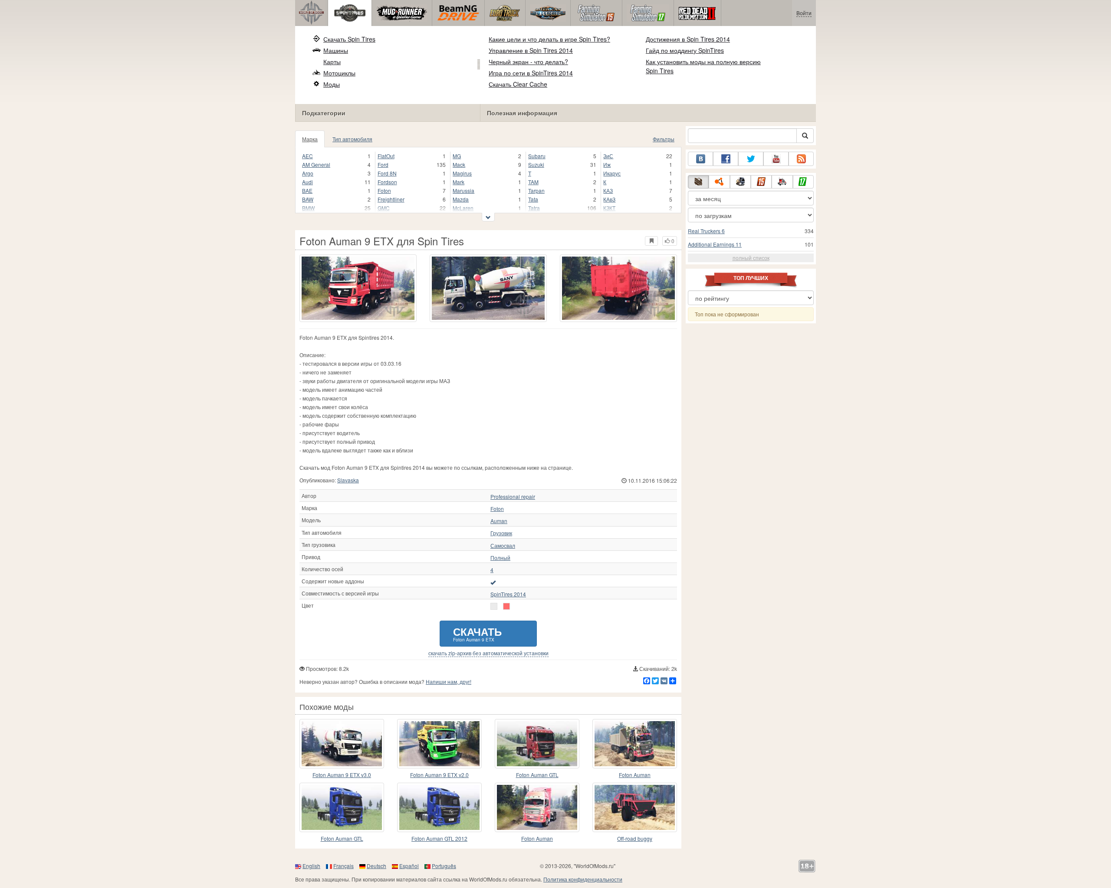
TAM (533, 181)
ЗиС (608, 155)
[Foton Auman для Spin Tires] (634, 743)
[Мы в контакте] (700, 159)
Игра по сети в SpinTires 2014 (531, 72)
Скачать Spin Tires (349, 39)
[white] (493, 606)
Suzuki (536, 164)
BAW (307, 199)
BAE (307, 190)
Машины (335, 50)
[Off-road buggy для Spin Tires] (634, 807)
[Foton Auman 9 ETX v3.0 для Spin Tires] (341, 743)
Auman (498, 521)
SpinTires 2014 (508, 594)
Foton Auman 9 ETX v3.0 (341, 774)
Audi (307, 181)
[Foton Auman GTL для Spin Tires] (537, 743)
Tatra (534, 207)
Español (409, 865)
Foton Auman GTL (537, 774)
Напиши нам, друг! (448, 681)
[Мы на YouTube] (776, 159)
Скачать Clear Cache (518, 84)
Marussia (463, 190)
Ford (383, 164)
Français (343, 865)
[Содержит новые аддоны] (493, 582)
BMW (308, 207)
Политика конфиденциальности (582, 879)
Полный (500, 558)
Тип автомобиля (352, 139)
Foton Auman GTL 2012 (439, 838)
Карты (332, 61)
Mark (458, 181)
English (311, 865)
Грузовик (501, 533)
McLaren (463, 207)
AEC (307, 155)
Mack (459, 164)
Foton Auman (635, 774)
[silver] (506, 606)
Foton (384, 190)
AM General (316, 164)
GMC (384, 207)
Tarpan (536, 190)
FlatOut (386, 155)
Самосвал (502, 545)
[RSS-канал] (801, 159)
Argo (307, 173)
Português (444, 865)
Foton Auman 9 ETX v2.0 (439, 774)
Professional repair (512, 496)
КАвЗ (609, 199)
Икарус (612, 173)
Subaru (537, 155)
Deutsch (376, 865)
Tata (533, 199)
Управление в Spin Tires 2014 (531, 50)
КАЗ (608, 190)
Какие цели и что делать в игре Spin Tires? (549, 39)
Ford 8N (387, 173)
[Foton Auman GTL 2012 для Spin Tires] (439, 807)
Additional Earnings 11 (715, 244)
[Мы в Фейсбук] (725, 159)
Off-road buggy (634, 838)
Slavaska (348, 480)
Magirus (462, 173)
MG (457, 155)
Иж (607, 164)
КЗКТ (609, 207)
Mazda (461, 199)
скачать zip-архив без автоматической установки (488, 653)
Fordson (387, 181)
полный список (751, 257)
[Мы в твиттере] (750, 159)
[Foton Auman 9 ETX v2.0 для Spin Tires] (439, 743)
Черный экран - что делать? (528, 61)
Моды (331, 84)
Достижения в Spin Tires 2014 (688, 39)
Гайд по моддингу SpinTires (685, 50)
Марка (310, 139)
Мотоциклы (339, 72)
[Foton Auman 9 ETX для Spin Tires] (358, 288)
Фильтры (663, 139)
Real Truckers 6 (706, 230)
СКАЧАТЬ (477, 633)
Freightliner (391, 199)
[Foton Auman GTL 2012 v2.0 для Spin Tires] (341, 807)
